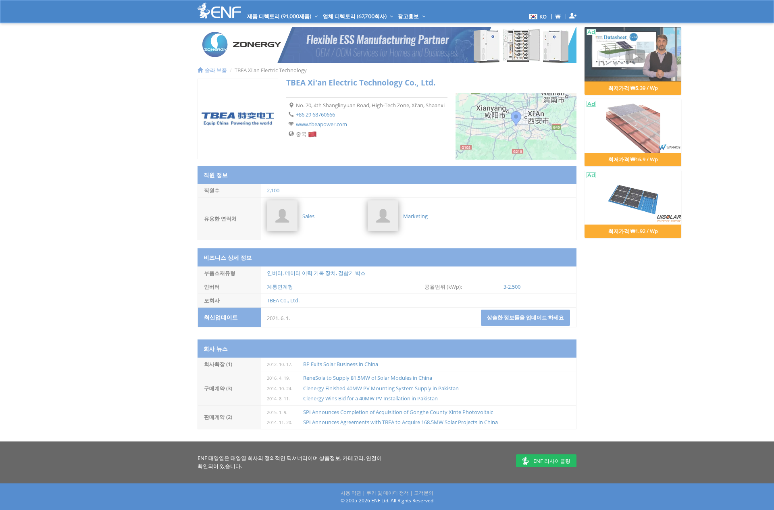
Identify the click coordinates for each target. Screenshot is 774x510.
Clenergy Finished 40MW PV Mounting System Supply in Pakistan (381, 388)
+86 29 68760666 (315, 114)
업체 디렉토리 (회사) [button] (355, 16)
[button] (537, 16)
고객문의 (423, 492)
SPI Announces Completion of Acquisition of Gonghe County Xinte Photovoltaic (398, 412)
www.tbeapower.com (321, 124)
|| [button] (558, 16)
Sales (308, 216)
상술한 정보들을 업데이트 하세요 (525, 317)
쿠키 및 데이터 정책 (387, 492)
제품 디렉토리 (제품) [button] (279, 16)
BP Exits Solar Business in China (340, 364)
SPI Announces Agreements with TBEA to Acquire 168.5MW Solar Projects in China (400, 422)
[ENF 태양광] (219, 10)
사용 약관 (351, 492)
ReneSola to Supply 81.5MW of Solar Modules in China (367, 377)
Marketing (415, 216)
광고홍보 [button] (409, 16)
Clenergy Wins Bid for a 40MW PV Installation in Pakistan (370, 398)
